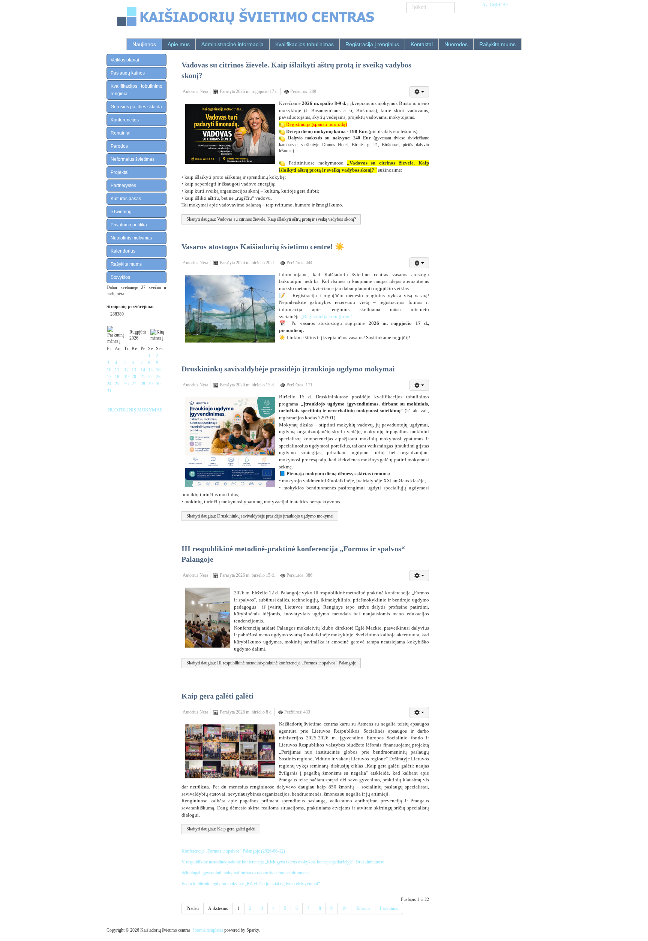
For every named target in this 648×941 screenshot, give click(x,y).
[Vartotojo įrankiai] (419, 91)
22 (150, 376)
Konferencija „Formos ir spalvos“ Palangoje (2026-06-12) (233, 851)
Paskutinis (389, 908)
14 (143, 370)
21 (143, 376)
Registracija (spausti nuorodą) (316, 124)
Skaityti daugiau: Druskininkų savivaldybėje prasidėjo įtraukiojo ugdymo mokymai (259, 516)
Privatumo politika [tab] (129, 224)
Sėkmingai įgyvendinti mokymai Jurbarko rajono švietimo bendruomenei (246, 872)
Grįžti (495, 4)
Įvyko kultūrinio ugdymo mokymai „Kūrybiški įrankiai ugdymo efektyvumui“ (251, 883)
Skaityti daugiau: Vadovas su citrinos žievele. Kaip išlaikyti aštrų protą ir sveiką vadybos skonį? (271, 219)
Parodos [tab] (119, 146)
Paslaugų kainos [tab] (128, 73)
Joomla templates (208, 930)
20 (134, 376)
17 (109, 376)
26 (126, 383)
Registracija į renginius (372, 44)
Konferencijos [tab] (125, 120)
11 (117, 370)
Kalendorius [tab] (123, 251)
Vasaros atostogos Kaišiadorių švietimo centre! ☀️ (263, 246)
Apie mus (179, 44)
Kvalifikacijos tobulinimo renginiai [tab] (136, 90)
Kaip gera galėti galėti (218, 696)
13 (134, 370)
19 (126, 376)
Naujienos (144, 44)
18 (117, 376)
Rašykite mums (497, 44)
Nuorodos (456, 44)
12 (126, 370)
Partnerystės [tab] (123, 185)
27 (134, 383)
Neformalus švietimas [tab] (132, 159)
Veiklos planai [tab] (125, 60)
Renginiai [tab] (120, 133)
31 (109, 390)
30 (158, 383)
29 (150, 383)
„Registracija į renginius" (326, 316)
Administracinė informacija (232, 44)
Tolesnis (363, 908)
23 (158, 376)
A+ (505, 4)
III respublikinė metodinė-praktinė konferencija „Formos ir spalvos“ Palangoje (293, 554)
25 (117, 383)
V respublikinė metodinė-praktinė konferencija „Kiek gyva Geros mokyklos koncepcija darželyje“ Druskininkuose (283, 862)
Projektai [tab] (120, 172)
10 (109, 370)
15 (150, 370)
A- (484, 4)
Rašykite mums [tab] (126, 264)
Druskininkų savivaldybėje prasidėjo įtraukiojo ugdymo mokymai (288, 369)
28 (143, 383)
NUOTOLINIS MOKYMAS (135, 410)
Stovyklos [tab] (120, 277)
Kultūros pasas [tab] (126, 198)
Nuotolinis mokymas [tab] (131, 238)
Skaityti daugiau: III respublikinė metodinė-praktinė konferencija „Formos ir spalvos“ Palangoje (271, 663)
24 (109, 383)
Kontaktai (422, 44)
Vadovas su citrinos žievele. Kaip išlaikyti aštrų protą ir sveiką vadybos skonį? (296, 70)
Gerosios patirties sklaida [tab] (136, 106)
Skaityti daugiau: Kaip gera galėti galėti (220, 829)
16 (158, 370)
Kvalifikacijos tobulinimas (304, 44)
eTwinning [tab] (121, 211)
